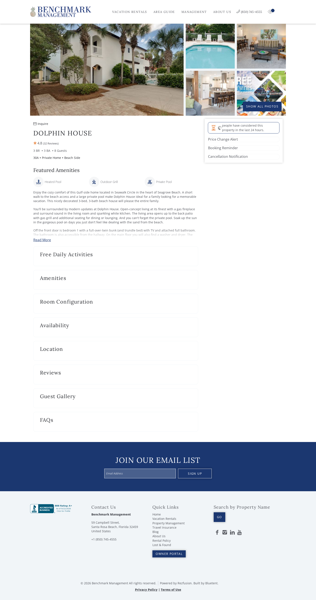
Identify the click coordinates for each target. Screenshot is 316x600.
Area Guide (164, 12)
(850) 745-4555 (251, 12)
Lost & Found (161, 545)
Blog (155, 532)
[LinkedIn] (232, 532)
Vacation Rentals (129, 12)
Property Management (168, 523)
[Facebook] (217, 532)
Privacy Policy (146, 590)
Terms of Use (171, 590)
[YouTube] (239, 532)
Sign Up (195, 473)
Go (219, 517)
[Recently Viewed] (271, 12)
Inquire (43, 124)
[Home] (60, 11)
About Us (222, 12)
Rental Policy (161, 541)
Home (156, 514)
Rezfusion (185, 583)
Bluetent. (211, 583)
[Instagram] (224, 532)
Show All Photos (262, 106)
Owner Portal (169, 554)
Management (194, 12)
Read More (42, 240)
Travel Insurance (164, 527)
